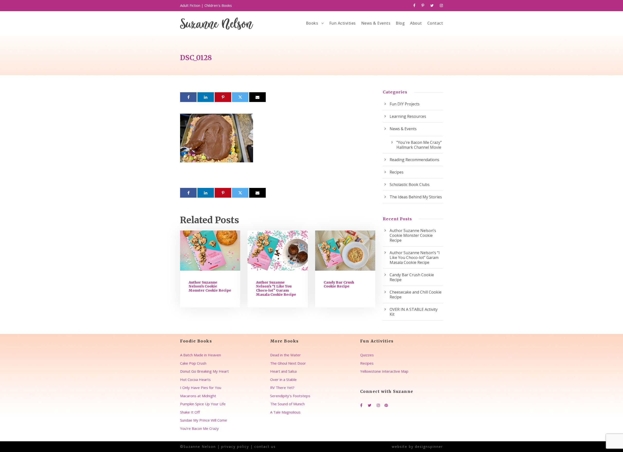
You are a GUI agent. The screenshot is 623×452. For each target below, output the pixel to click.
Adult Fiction (190, 5)
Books (312, 23)
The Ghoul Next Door (288, 363)
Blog (400, 23)
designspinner (429, 446)
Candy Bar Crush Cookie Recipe (339, 284)
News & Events (376, 23)
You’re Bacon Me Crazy (199, 428)
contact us (265, 446)
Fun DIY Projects (405, 104)
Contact (435, 23)
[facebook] (414, 5)
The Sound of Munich (287, 403)
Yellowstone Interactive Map (384, 371)
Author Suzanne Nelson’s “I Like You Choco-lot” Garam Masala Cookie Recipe (276, 288)
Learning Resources (408, 116)
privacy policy (235, 446)
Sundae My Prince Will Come (203, 420)
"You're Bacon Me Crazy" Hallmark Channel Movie (419, 145)
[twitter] (432, 5)
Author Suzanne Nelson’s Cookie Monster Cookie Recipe (210, 286)
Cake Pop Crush (193, 363)
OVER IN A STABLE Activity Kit (414, 312)
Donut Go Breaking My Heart (204, 371)
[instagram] (441, 5)
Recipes (396, 172)
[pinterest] (422, 5)
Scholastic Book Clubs (410, 184)
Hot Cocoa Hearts (195, 379)
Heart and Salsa (283, 371)
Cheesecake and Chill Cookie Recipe (415, 294)
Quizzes (367, 354)
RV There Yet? (282, 387)
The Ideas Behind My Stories (416, 197)
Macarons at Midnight (198, 395)
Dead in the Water (285, 354)
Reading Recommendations (414, 159)
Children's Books (218, 5)
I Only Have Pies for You (200, 387)
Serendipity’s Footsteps (290, 395)
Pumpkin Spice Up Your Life (203, 403)
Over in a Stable (283, 379)
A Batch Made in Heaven (200, 354)
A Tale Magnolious (285, 412)
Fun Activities (342, 23)
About (416, 23)
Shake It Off (190, 412)
